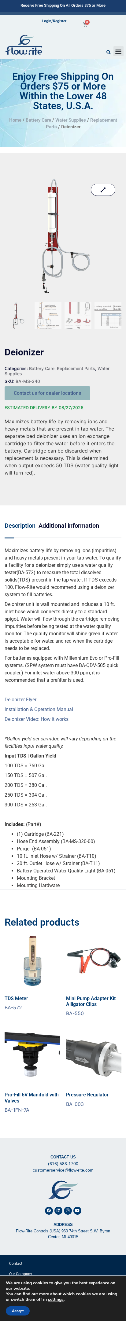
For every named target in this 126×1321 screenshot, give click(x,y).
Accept (18, 1310)
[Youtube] (77, 1211)
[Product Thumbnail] (103, 190)
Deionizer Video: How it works (37, 719)
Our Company (20, 1274)
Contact (15, 1263)
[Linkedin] (58, 1211)
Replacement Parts (76, 368)
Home (15, 120)
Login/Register (54, 21)
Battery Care (38, 120)
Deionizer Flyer (20, 700)
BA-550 (91, 1006)
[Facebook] (49, 1211)
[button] (118, 51)
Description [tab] (20, 525)
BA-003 (87, 1099)
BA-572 (16, 1003)
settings (56, 1299)
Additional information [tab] (69, 525)
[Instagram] (68, 1211)
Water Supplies (70, 120)
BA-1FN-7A (32, 1102)
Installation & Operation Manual (39, 709)
